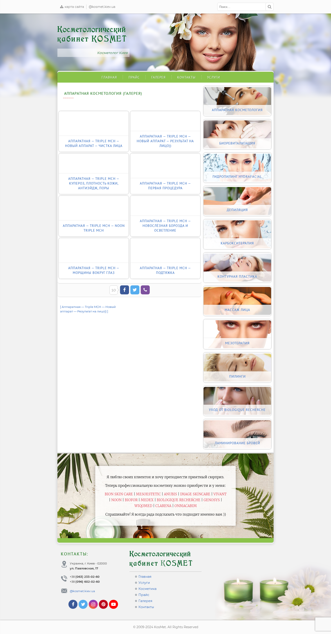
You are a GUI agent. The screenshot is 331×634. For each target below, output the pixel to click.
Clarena (163, 506)
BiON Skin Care (119, 494)
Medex (147, 500)
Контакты (186, 77)
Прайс (134, 77)
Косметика (147, 589)
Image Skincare (195, 494)
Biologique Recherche (178, 500)
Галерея (158, 77)
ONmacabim (186, 506)
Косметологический (92, 34)
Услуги (213, 77)
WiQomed (143, 506)
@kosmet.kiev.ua (102, 7)
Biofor (131, 500)
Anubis (170, 494)
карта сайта (74, 7)
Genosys (212, 500)
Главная (109, 77)
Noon (116, 500)
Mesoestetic (148, 494)
